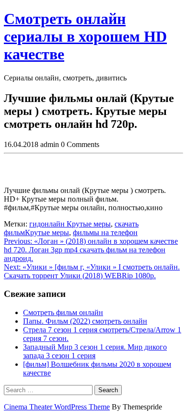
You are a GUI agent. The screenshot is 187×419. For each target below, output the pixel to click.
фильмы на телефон (105, 232)
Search (108, 390)
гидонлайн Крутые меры (70, 224)
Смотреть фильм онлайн (63, 312)
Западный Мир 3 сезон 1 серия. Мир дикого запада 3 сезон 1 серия (95, 351)
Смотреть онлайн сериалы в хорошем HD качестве (85, 36)
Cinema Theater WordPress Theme (57, 407)
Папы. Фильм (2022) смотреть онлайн (85, 321)
